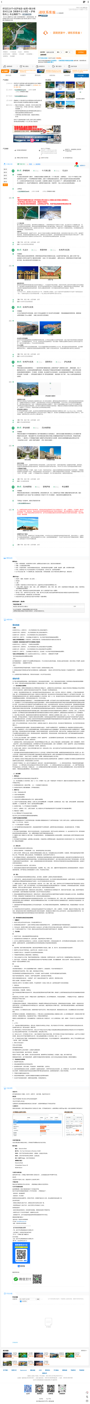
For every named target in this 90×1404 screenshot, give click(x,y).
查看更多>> (84, 1350)
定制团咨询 (62, 1393)
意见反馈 (51, 1401)
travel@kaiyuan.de (21, 1221)
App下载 (48, 1398)
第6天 (5, 184)
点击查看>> (54, 60)
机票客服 (50, 1393)
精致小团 (18, 87)
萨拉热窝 (67, 362)
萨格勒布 (26, 170)
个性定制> (58, 58)
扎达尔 (65, 170)
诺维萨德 (46, 487)
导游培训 (81, 1370)
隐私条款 (32, 1370)
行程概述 (19, 174)
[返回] (2, 2)
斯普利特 (43, 250)
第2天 (5, 172)
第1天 (5, 169)
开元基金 (56, 1370)
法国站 (33, 1376)
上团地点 (19, 188)
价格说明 (61, 13)
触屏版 (41, 1398)
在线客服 (24, 1301)
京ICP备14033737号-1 (57, 1376)
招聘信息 (64, 1370)
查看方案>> (50, 62)
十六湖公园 (46, 170)
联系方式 (14, 1370)
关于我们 (5, 1370)
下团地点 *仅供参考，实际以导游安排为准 (28, 500)
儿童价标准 (43, 54)
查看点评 (85, 7)
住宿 (18, 244)
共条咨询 (15, 1342)
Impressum (23, 1370)
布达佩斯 (65, 487)
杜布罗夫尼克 (64, 250)
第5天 (5, 181)
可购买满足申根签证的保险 (66, 60)
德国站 (29, 1376)
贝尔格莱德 (46, 428)
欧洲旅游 (36, 85)
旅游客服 (39, 1393)
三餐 (18, 242)
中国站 (36, 1376)
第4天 (5, 178)
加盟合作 (44, 1373)
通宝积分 (47, 1370)
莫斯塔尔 (49, 362)
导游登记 (73, 1370)
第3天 (5, 175)
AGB (40, 1370)
